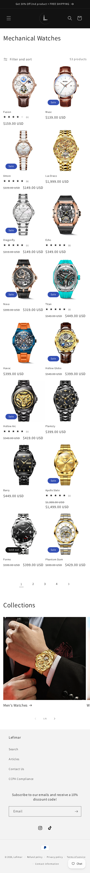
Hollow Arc (9, 426)
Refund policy (35, 857)
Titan (48, 304)
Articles (14, 759)
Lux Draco (51, 175)
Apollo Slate (52, 490)
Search (13, 749)
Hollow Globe (53, 368)
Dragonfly (9, 240)
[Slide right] (54, 718)
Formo (7, 559)
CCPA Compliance (21, 779)
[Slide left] (35, 718)
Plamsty (50, 426)
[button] (9, 18)
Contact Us (16, 769)
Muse (48, 112)
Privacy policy (55, 857)
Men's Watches (15, 705)
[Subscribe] (76, 811)
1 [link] (21, 584)
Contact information (47, 863)
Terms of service (76, 857)
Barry (6, 490)
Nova (6, 304)
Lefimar (18, 857)
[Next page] (68, 584)
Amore (7, 175)
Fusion (7, 112)
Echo (48, 240)
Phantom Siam (54, 559)
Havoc (7, 368)
